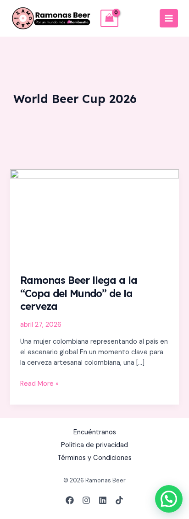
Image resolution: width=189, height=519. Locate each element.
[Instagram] (86, 500)
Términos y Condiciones (94, 458)
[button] (169, 499)
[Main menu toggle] (169, 18)
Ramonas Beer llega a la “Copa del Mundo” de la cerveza (78, 293)
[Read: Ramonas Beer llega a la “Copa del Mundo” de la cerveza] (94, 216)
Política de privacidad (94, 445)
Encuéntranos (94, 432)
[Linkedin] (103, 500)
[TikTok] (119, 500)
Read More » (39, 383)
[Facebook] (70, 500)
